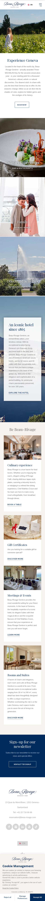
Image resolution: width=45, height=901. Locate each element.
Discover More (15, 559)
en (31, 5)
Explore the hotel (19, 393)
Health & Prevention (22, 206)
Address (24, 806)
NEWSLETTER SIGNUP (22, 764)
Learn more (14, 635)
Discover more (15, 718)
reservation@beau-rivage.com (22, 817)
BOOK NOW (21, 105)
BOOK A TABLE (15, 505)
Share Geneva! (22, 266)
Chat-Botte (22, 147)
